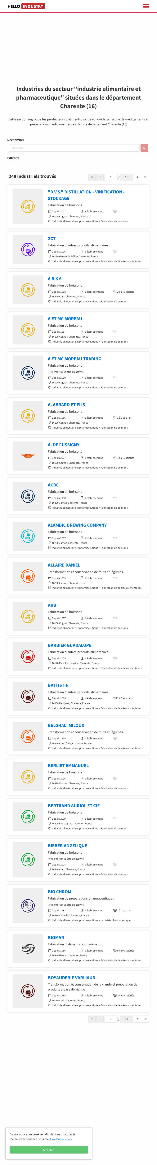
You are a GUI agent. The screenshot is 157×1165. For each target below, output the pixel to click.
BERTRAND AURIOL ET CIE (74, 806)
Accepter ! (49, 1150)
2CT (52, 238)
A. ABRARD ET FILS (66, 405)
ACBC (53, 485)
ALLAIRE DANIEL (64, 565)
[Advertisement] (78, 51)
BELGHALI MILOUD (66, 725)
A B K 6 (55, 279)
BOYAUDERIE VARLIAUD (71, 978)
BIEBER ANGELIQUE (67, 845)
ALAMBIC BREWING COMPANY (77, 525)
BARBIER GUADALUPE (69, 645)
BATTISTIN (58, 685)
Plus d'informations (61, 1139)
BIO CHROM (59, 892)
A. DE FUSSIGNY (63, 445)
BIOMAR (56, 937)
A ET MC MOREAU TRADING (74, 359)
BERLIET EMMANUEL (68, 765)
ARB (52, 605)
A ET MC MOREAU (65, 318)
